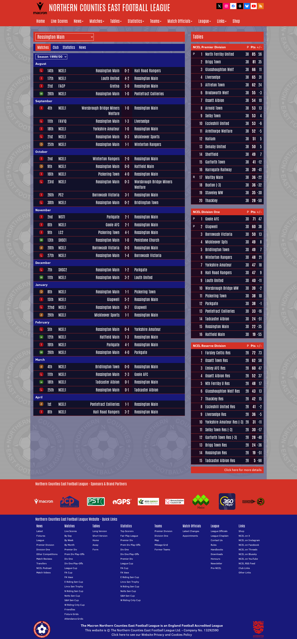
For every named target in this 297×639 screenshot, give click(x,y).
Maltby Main (214, 177)
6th (49, 225)
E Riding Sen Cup (73, 581)
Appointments (190, 535)
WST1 (61, 217)
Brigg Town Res (216, 445)
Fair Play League (129, 535)
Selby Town (213, 116)
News (77, 21)
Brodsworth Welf (217, 92)
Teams (154, 21)
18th (50, 129)
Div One (68, 558)
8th (49, 292)
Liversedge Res (215, 414)
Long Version (100, 531)
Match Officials (178, 21)
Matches (96, 21)
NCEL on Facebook (249, 545)
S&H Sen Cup (71, 600)
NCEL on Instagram (249, 540)
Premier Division (45, 545)
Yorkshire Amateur (106, 129)
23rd (50, 182)
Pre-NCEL (216, 568)
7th (49, 270)
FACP (61, 86)
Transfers (41, 563)
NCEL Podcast (44, 568)
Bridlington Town (146, 202)
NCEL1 (62, 70)
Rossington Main (107, 70)
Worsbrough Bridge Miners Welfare (100, 110)
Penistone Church (146, 240)
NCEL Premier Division (209, 47)
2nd (50, 159)
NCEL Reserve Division (209, 345)
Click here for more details (243, 470)
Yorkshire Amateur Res (221, 422)
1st (49, 404)
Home (40, 21)
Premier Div (70, 549)
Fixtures (40, 535)
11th (50, 121)
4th (49, 108)
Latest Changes (191, 531)
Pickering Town (108, 174)
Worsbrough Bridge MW (222, 288)
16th (50, 174)
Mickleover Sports (146, 137)
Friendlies (69, 609)
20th (50, 248)
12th (50, 337)
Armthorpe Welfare (218, 131)
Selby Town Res (215, 429)
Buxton (210, 185)
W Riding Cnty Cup (74, 604)
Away (95, 545)
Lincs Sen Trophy (73, 586)
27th (50, 255)
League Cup (70, 568)
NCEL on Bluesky (248, 554)
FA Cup (68, 572)
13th (50, 240)
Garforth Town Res (218, 437)
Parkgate (113, 217)
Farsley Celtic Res (217, 353)
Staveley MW (214, 192)
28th (50, 94)
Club (56, 47)
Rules (214, 545)
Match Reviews (44, 558)
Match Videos (43, 572)
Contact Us (217, 540)
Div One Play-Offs (73, 563)
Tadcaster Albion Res (220, 460)
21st (50, 86)
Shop (236, 21)
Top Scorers (127, 531)
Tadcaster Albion (107, 382)
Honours (215, 558)
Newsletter (216, 563)
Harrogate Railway (218, 169)
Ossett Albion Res (217, 376)
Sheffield (211, 154)
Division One (43, 549)
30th (50, 202)
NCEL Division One (206, 212)
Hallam (210, 139)
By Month (69, 545)
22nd (50, 307)
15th (50, 299)
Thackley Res (214, 399)
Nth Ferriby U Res (217, 383)
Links (220, 21)
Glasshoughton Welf (219, 69)
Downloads (217, 554)
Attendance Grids (73, 618)
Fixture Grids (71, 614)
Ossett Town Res (216, 360)
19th (50, 344)
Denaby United (215, 146)
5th (49, 329)
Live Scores (59, 21)
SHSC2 (62, 270)
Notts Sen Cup (72, 595)
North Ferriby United (219, 54)
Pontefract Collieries (149, 94)
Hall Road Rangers (147, 70)
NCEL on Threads (248, 549)
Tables (115, 21)
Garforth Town (215, 162)
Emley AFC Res (215, 368)
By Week (68, 540)
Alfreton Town (215, 85)
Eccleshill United (217, 123)
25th (50, 144)
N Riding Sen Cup (73, 591)
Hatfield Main (144, 166)
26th (50, 195)
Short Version (100, 535)
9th (49, 166)
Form (95, 549)
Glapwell (113, 299)
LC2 (60, 232)
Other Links (245, 572)
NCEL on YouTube (248, 558)
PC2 (60, 195)
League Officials (219, 531)
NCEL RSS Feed (247, 563)
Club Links (244, 568)
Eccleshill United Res (220, 406)
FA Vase (68, 577)
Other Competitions (47, 554)
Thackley (211, 200)
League (203, 21)
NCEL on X (244, 535)
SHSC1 (62, 240)
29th (50, 315)
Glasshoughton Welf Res (222, 391)
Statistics (135, 21)
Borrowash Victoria (105, 195)
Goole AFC (112, 225)
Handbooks (217, 549)
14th (50, 70)
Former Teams (162, 549)
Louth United (110, 78)
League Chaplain (220, 535)
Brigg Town (213, 62)
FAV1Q (62, 121)
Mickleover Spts (216, 242)
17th (50, 78)
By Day (68, 535)
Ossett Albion (214, 100)
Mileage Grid (161, 545)
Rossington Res (216, 452)
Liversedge (141, 121)
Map (157, 540)
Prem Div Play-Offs (74, 554)
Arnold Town (213, 108)
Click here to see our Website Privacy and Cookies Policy (152, 634)
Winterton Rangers (147, 144)
